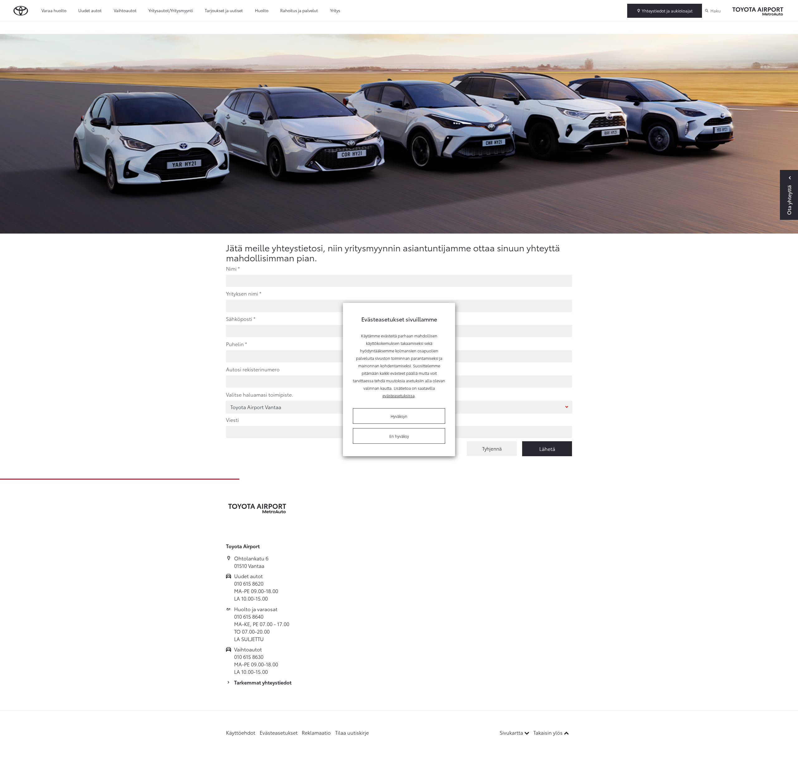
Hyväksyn (399, 416)
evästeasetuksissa (398, 395)
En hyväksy (399, 436)
